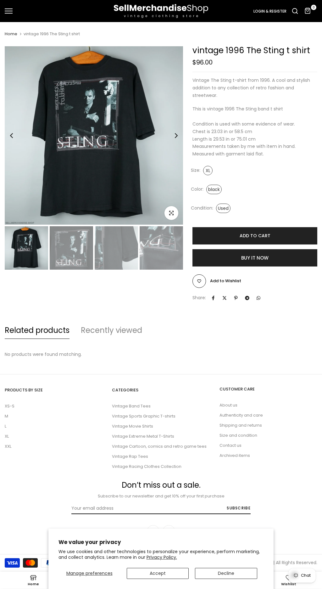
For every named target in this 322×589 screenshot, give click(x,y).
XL (7, 436)
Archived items (234, 455)
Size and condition (238, 435)
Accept (158, 573)
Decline (226, 573)
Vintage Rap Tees (130, 456)
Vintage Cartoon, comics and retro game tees (159, 446)
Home (11, 34)
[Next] (171, 135)
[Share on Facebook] (213, 297)
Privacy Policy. (162, 557)
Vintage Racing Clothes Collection (146, 466)
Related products (37, 330)
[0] (307, 11)
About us (228, 405)
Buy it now (255, 258)
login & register (269, 11)
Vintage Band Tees (131, 406)
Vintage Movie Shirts (132, 426)
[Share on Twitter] (224, 297)
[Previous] (16, 135)
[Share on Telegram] (247, 297)
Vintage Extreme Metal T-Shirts (143, 436)
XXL (8, 446)
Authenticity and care (241, 415)
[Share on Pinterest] (235, 297)
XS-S (9, 406)
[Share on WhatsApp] (258, 297)
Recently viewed (111, 330)
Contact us (230, 445)
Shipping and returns (240, 425)
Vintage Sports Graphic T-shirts (143, 416)
